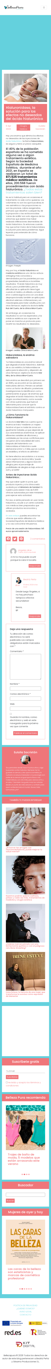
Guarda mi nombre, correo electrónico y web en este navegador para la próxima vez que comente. (24, 722)
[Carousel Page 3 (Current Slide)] (26, 1174)
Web (12, 704)
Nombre (15, 683)
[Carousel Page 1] (22, 1174)
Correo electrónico (20, 693)
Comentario (17, 651)
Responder (34, 565)
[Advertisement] (25, 41)
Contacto (25, 1314)
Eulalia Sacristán (40, 127)
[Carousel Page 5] (29, 1289)
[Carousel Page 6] (31, 1289)
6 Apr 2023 (8, 127)
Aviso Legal (25, 1311)
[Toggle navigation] (44, 8)
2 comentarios (37, 538)
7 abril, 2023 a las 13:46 (27, 552)
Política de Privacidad (25, 1305)
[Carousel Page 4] (29, 1174)
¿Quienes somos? (25, 1308)
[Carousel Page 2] (24, 1174)
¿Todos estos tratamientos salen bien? (24, 190)
